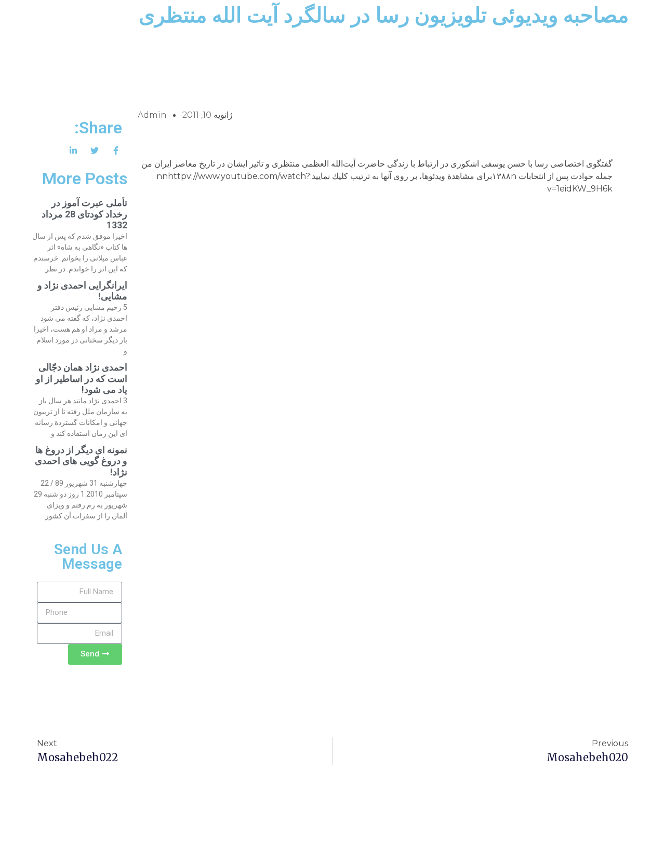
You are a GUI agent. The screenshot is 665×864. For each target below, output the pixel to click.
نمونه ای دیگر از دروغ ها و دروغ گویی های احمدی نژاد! (81, 460)
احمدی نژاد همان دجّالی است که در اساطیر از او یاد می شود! (81, 378)
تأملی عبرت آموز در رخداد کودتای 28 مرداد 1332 (84, 213)
